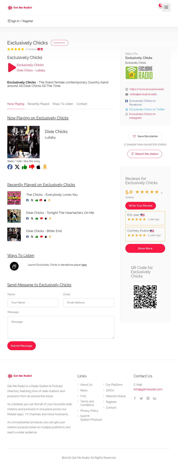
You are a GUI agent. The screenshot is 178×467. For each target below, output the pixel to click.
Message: (13, 312)
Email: (67, 294)
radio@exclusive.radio (143, 94)
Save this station (148, 136)
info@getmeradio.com (148, 389)
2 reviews (32, 49)
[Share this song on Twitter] (18, 168)
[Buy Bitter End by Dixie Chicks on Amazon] (50, 236)
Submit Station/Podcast (91, 417)
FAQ (83, 396)
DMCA (110, 390)
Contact (81, 104)
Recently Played (38, 104)
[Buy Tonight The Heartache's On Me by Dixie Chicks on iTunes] (46, 218)
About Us (86, 384)
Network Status (116, 396)
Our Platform (114, 384)
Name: (11, 294)
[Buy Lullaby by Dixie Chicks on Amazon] (45, 168)
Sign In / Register (21, 21)
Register (111, 402)
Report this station (146, 153)
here (84, 264)
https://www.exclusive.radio (147, 89)
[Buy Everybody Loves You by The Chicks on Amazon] (49, 200)
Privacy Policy (89, 410)
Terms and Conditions (87, 403)
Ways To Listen (62, 104)
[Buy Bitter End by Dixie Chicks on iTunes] (46, 236)
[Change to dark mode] (160, 5)
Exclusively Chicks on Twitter (147, 109)
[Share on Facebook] (10, 168)
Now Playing (15, 104)
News (84, 390)
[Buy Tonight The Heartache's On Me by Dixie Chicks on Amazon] (50, 218)
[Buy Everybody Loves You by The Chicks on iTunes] (45, 200)
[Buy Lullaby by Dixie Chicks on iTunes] (39, 168)
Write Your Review (140, 205)
